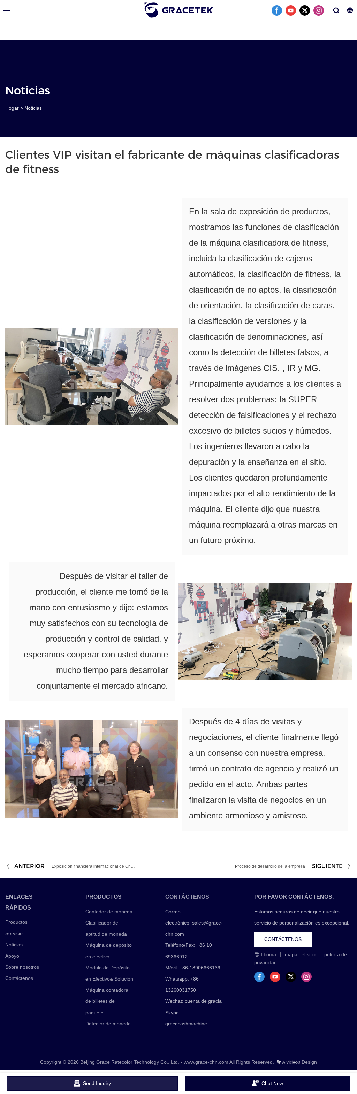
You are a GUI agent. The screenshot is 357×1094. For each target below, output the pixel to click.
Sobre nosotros (22, 967)
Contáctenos (19, 978)
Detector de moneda (108, 1023)
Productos (16, 922)
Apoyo (12, 956)
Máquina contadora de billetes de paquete (106, 1001)
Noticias (33, 108)
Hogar (12, 108)
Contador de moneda (108, 911)
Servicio (14, 933)
